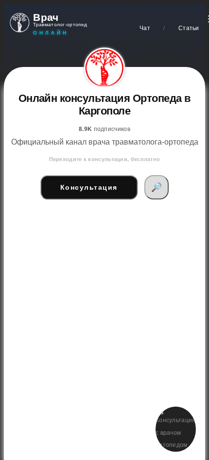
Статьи (188, 28)
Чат (144, 28)
